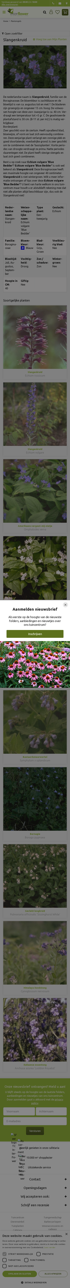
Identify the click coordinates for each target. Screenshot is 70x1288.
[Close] (65, 604)
